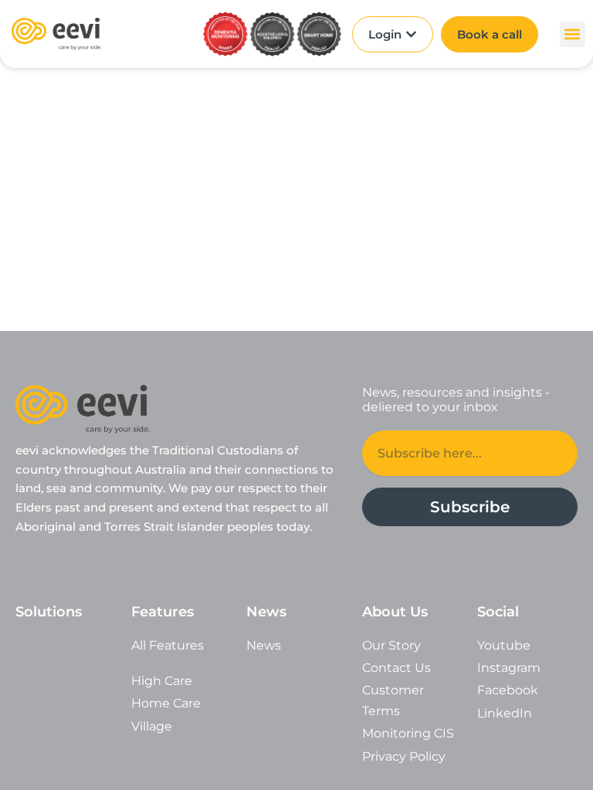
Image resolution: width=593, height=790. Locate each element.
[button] (572, 34)
